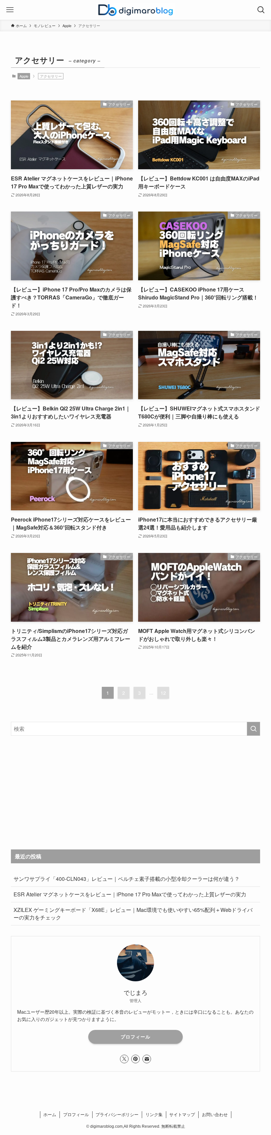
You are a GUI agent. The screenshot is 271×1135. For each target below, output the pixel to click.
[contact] (146, 1059)
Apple (23, 76)
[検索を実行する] (253, 729)
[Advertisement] (135, 792)
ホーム (49, 1114)
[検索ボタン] (261, 10)
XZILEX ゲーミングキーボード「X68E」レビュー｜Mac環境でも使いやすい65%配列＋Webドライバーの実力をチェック (133, 913)
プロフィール (135, 1036)
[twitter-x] (124, 1059)
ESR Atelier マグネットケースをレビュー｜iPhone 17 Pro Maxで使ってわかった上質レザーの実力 (130, 894)
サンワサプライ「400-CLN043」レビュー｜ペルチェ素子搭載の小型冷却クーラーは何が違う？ (127, 878)
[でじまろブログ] (135, 10)
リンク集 (154, 1114)
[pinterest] (135, 1059)
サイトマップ (182, 1114)
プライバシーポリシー (117, 1114)
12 (163, 692)
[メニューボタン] (10, 10)
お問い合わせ (215, 1114)
